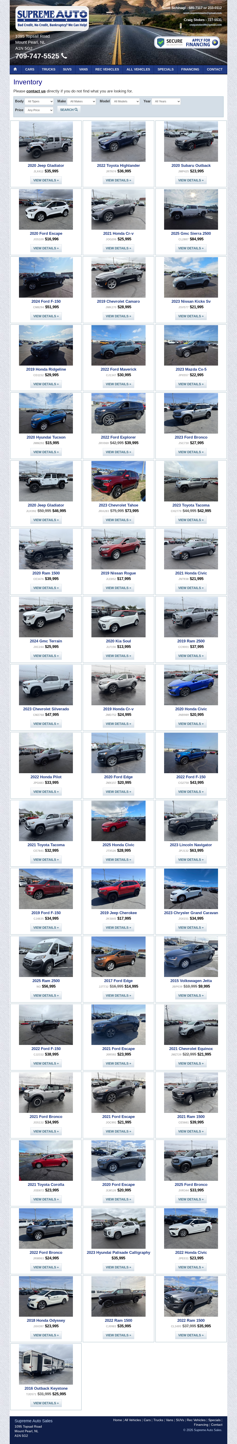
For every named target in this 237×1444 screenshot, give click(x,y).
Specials (166, 69)
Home (117, 1420)
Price (19, 110)
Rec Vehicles (107, 69)
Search (67, 110)
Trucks (48, 69)
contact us (36, 91)
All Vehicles (138, 69)
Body (19, 101)
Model (105, 101)
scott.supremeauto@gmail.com (202, 13)
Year (147, 101)
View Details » (46, 180)
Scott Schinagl (174, 8)
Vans (83, 69)
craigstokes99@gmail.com (206, 24)
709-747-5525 (38, 56)
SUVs (67, 69)
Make (61, 101)
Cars (29, 69)
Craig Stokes (194, 20)
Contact (215, 69)
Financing (190, 69)
